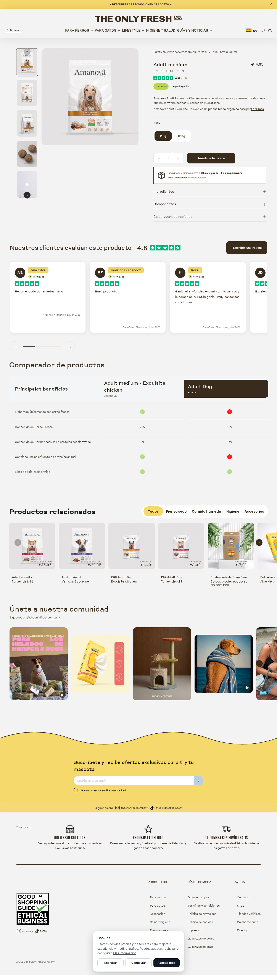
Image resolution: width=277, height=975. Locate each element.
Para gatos (157, 905)
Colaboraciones (247, 922)
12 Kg (181, 136)
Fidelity (242, 930)
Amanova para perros (177, 52)
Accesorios (254, 511)
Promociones (159, 930)
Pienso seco (176, 511)
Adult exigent (72, 577)
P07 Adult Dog (171, 577)
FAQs (240, 905)
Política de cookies (200, 922)
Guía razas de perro (201, 938)
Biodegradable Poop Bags (229, 577)
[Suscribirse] (198, 780)
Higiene (232, 511)
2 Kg (163, 136)
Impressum (195, 930)
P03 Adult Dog (121, 577)
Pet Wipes (267, 577)
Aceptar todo (166, 962)
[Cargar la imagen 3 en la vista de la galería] (27, 123)
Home (157, 52)
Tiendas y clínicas (249, 914)
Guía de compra (198, 897)
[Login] (264, 30)
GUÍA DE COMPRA (198, 882)
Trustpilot (23, 827)
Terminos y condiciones (204, 905)
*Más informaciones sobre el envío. (187, 177)
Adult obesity (22, 577)
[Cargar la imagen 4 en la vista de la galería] (27, 154)
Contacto (243, 897)
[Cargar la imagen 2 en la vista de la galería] (27, 93)
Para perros (158, 897)
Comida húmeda (206, 511)
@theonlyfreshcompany (43, 617)
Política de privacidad (202, 914)
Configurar (138, 962)
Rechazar (110, 962)
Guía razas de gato (200, 946)
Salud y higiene (160, 922)
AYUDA (240, 882)
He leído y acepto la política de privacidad (103, 790)
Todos (153, 511)
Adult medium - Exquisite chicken (215, 52)
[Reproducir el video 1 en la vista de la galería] (27, 184)
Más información (124, 953)
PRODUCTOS (157, 882)
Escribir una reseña (247, 247)
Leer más (257, 109)
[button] (13, 30)
